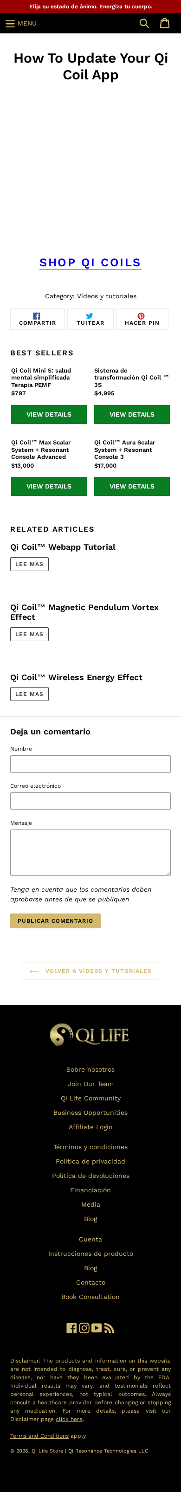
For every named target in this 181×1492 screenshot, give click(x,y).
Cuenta (90, 1239)
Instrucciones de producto (90, 1253)
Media (90, 1204)
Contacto (90, 1282)
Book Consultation (90, 1296)
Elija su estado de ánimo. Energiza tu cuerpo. (90, 6)
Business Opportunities (90, 1112)
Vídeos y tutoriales (106, 296)
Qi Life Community (91, 1098)
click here (69, 1419)
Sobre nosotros (90, 1069)
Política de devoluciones (90, 1175)
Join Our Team (91, 1083)
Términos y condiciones (90, 1147)
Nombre (21, 749)
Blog (90, 1218)
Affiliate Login (91, 1127)
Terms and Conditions (39, 1436)
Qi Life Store (48, 1451)
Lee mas (29, 564)
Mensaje (21, 823)
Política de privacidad (90, 1161)
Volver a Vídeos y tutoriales (97, 971)
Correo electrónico (35, 786)
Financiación (90, 1190)
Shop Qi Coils (90, 262)
